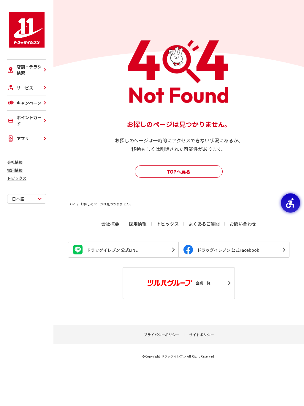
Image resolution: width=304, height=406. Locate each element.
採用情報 (15, 170)
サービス (25, 88)
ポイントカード (29, 120)
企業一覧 (203, 282)
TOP (71, 204)
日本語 (18, 199)
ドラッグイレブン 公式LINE (112, 250)
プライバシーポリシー (161, 334)
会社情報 (15, 162)
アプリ (23, 138)
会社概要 (110, 224)
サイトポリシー (201, 334)
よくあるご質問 (204, 224)
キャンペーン (29, 103)
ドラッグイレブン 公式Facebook (228, 250)
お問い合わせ (242, 224)
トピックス (16, 178)
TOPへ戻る (179, 171)
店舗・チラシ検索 (29, 70)
